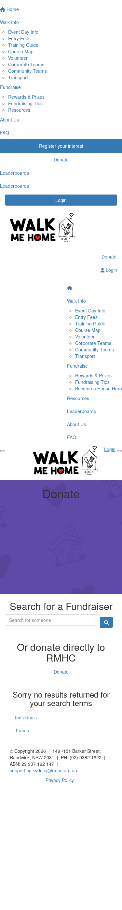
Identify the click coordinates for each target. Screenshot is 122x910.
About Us (76, 424)
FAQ (71, 437)
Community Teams (27, 71)
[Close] (119, 451)
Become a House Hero (98, 388)
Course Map (21, 51)
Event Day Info (23, 32)
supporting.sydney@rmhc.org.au (43, 770)
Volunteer (18, 58)
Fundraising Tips (25, 103)
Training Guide (23, 45)
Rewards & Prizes (26, 97)
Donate (109, 256)
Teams (22, 730)
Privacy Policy (60, 780)
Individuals (26, 717)
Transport (18, 77)
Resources (19, 110)
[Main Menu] (2, 451)
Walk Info (76, 300)
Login (61, 200)
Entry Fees (19, 38)
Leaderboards (81, 411)
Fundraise (77, 365)
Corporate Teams (26, 64)
